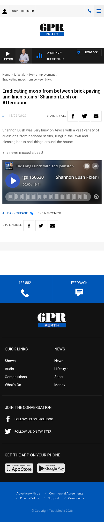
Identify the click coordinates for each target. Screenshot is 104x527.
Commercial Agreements (66, 493)
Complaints (76, 498)
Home (6, 74)
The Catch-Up (55, 59)
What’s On (13, 385)
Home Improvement (42, 74)
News (58, 361)
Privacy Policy (29, 498)
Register (27, 11)
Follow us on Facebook (34, 419)
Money (59, 385)
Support (53, 498)
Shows (10, 361)
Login (15, 11)
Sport (58, 377)
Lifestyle (19, 74)
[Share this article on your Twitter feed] (84, 116)
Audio (9, 369)
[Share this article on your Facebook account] (72, 116)
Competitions (16, 377)
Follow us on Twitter (33, 431)
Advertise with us (28, 493)
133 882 (89, 11)
